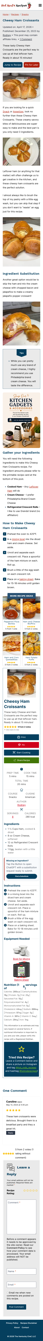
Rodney (7, 35)
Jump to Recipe (12, 64)
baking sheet (26, 579)
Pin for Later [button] (31, 64)
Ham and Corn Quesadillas (11, 658)
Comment (14, 1202)
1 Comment (26, 39)
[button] (5, 727)
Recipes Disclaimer (28, 1323)
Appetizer (18, 111)
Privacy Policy (12, 1323)
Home (5, 14)
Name (12, 1271)
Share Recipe (23, 760)
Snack (6, 111)
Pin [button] (23, 745)
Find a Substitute (21, 876)
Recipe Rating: (11, 1192)
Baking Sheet (21, 979)
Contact (25, 1327)
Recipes (15, 14)
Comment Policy (16, 1248)
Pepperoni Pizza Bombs (11, 623)
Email (11, 1284)
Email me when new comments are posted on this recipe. (20, 1295)
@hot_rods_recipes (26, 1067)
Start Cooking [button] (23, 752)
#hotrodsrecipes (28, 1071)
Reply (10, 1133)
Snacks (25, 14)
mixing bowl (18, 539)
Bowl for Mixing (21, 959)
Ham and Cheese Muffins (31, 623)
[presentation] (11, 608)
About (17, 1327)
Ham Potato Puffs (31, 658)
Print (23, 737)
